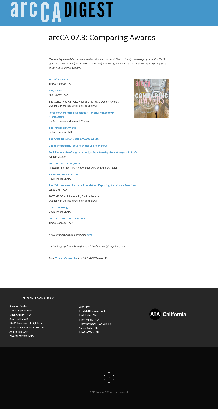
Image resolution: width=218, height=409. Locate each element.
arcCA (64, 258)
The (57, 258)
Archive (73, 258)
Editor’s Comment (59, 79)
